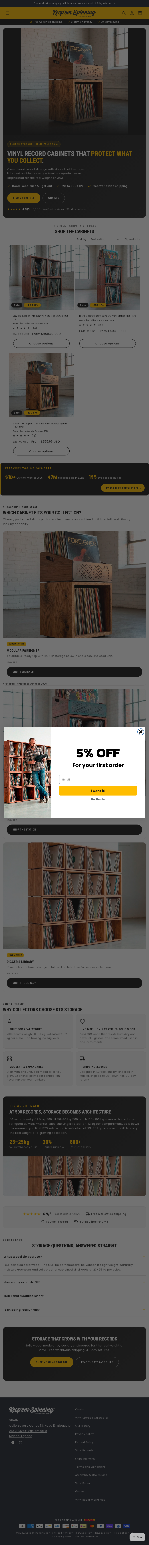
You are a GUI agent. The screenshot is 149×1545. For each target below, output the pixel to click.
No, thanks (98, 799)
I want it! (98, 790)
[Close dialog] (141, 732)
